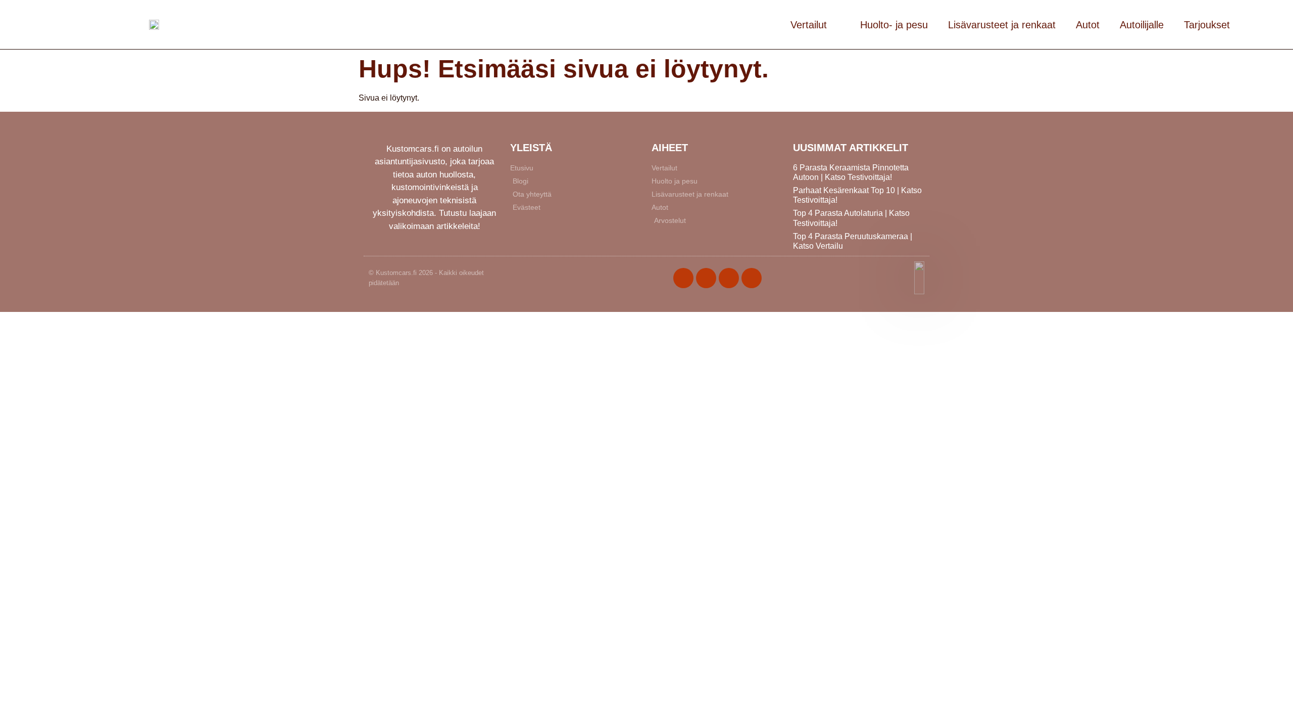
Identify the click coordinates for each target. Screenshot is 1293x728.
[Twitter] (706, 278)
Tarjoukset (1207, 24)
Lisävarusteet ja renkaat (1002, 24)
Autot (1088, 24)
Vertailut (808, 24)
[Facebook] (683, 278)
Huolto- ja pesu (894, 24)
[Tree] (751, 278)
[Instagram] (729, 278)
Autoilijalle (1142, 24)
